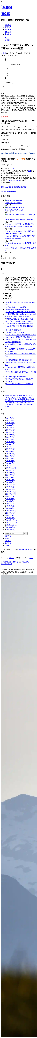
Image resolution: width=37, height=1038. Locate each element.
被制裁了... (9, 381)
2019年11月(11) (11, 522)
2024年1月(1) (10, 430)
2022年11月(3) (11, 444)
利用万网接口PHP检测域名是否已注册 (19, 360)
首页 (4, 53)
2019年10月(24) (11, 525)
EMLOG (11, 558)
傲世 (29, 171)
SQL (24, 399)
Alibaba (30, 404)
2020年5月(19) (11, 508)
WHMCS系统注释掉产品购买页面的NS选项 (20, 219)
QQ (7, 38)
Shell (6, 401)
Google (14, 401)
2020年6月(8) (10, 506)
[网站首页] (6, 7)
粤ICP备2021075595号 (10, 562)
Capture (32, 401)
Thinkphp (27, 402)
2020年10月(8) (11, 496)
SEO (15, 397)
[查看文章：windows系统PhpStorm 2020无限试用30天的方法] (20, 245)
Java (6, 399)
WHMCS (26, 401)
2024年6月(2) (10, 423)
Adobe (20, 399)
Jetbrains (12, 395)
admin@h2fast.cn (14, 180)
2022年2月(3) (10, 461)
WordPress (30, 397)
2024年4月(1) (10, 425)
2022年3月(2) (10, 458)
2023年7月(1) (10, 437)
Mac (15, 404)
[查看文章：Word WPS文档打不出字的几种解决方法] (19, 224)
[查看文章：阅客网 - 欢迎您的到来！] (14, 200)
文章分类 (8, 34)
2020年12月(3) (11, 492)
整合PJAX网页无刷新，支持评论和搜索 (19, 384)
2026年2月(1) (10, 418)
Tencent (7, 402)
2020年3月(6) (10, 513)
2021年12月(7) (11, 465)
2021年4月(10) (11, 482)
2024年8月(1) (10, 420)
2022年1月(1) (10, 463)
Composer (8, 397)
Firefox (15, 399)
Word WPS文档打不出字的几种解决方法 (18, 226)
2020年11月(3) (11, 494)
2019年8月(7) (10, 529)
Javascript (20, 401)
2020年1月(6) (10, 518)
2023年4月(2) (10, 439)
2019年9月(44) (11, 527)
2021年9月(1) (10, 473)
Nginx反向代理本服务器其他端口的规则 (20, 326)
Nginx (19, 397)
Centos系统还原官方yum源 (14, 210)
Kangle (28, 399)
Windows (8, 404)
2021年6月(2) (10, 477)
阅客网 (5, 14)
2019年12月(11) (11, 520)
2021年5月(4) (10, 480)
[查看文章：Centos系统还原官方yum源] (14, 207)
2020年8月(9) (10, 501)
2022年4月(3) (10, 456)
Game (19, 404)
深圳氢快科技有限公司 (26, 549)
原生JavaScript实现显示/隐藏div (16, 377)
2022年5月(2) (10, 454)
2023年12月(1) (11, 432)
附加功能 (8, 32)
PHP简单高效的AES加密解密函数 (17, 309)
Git (13, 397)
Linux (13, 168)
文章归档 (8, 27)
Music (32, 399)
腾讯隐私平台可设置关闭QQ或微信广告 (20, 379)
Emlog (7, 406)
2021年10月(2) (11, 470)
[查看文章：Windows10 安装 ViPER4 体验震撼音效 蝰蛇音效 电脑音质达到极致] (20, 234)
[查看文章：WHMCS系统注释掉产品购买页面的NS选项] (20, 217)
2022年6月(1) (10, 451)
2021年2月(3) (10, 487)
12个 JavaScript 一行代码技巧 (16, 307)
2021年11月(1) (11, 468)
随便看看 (8, 29)
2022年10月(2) (11, 446)
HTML (10, 399)
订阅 (8, 40)
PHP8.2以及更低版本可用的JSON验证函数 (20, 312)
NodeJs (24, 397)
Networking (19, 395)
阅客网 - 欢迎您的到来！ (13, 203)
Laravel (21, 402)
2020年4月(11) (11, 510)
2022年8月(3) (10, 449)
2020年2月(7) (10, 515)
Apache (29, 395)
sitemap (32, 558)
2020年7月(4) (10, 503)
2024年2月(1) (10, 427)
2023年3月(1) (10, 442)
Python (7, 395)
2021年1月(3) (10, 489)
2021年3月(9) (10, 484)
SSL (12, 404)
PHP (10, 401)
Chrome (25, 404)
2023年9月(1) (10, 435)
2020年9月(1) (10, 499)
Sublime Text (14, 402)
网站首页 (8, 25)
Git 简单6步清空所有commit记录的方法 (19, 324)
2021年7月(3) (10, 475)
